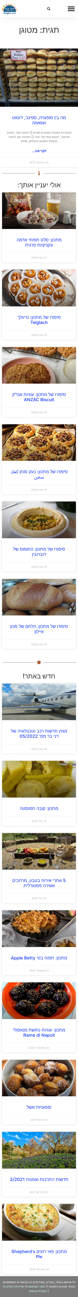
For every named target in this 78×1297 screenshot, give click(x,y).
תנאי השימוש (36, 1286)
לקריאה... (39, 151)
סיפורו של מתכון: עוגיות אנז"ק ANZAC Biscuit (39, 397)
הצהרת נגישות (38, 1291)
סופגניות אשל (39, 1107)
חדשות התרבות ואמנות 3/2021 (39, 1179)
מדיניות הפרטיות (13, 1286)
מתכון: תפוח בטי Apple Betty (39, 957)
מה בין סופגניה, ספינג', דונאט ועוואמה (39, 120)
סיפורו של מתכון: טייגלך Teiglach (39, 320)
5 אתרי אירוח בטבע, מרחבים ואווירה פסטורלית (39, 883)
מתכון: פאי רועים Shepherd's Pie (39, 1254)
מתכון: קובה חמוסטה (39, 808)
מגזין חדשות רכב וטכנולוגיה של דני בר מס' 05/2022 (39, 733)
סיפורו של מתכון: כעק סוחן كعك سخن (39, 474)
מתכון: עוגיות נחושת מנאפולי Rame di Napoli (39, 1032)
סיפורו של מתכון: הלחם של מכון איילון (39, 629)
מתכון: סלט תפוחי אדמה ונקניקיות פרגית (39, 242)
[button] (71, 9)
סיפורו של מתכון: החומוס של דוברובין (39, 552)
